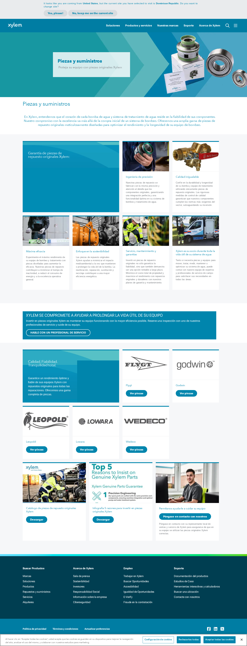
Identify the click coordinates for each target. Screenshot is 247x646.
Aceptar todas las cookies (219, 640)
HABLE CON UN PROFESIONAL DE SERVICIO (58, 332)
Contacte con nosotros (187, 597)
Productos (28, 586)
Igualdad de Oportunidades (139, 591)
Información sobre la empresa (90, 597)
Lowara (80, 441)
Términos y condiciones (65, 628)
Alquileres (28, 602)
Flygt (129, 385)
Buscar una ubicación (186, 591)
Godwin (180, 385)
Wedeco (131, 441)
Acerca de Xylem (209, 25)
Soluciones (113, 25)
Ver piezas (136, 393)
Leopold (31, 441)
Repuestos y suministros (36, 591)
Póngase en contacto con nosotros (185, 516)
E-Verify (128, 597)
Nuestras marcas (167, 25)
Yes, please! (55, 13)
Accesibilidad (131, 586)
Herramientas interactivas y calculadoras (197, 586)
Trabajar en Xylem (134, 576)
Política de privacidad (34, 628)
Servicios (28, 597)
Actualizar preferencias (97, 628)
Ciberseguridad (81, 602)
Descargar (36, 519)
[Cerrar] (241, 639)
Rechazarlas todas (189, 640)
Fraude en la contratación (138, 602)
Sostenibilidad (81, 581)
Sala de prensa (81, 576)
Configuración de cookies (158, 640)
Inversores (79, 586)
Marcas (27, 576)
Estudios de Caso (184, 581)
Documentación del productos (191, 576)
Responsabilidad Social (86, 591)
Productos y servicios (138, 25)
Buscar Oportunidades (136, 581)
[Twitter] (222, 629)
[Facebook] (209, 629)
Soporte (189, 25)
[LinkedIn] (216, 629)
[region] (123, 640)
